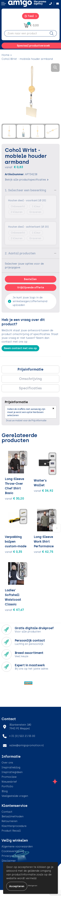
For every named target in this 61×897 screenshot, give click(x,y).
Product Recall (11, 830)
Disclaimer (9, 860)
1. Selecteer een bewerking (25, 190)
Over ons (7, 762)
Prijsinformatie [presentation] (30, 369)
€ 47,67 (14, 610)
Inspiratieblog (11, 767)
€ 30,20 (14, 498)
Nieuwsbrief (9, 781)
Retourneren (9, 821)
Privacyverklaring (13, 855)
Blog (5, 791)
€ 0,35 (13, 552)
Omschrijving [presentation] (30, 379)
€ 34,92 (43, 490)
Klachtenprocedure (14, 826)
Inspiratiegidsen (12, 772)
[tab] (30, 369)
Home (5, 55)
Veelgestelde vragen (15, 795)
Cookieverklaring (13, 851)
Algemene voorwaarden (17, 846)
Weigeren (32, 885)
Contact (7, 811)
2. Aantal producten (20, 253)
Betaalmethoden (12, 816)
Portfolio (7, 786)
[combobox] (25, 33)
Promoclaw (9, 776)
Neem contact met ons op (20, 348)
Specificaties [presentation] (30, 388)
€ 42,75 (43, 552)
